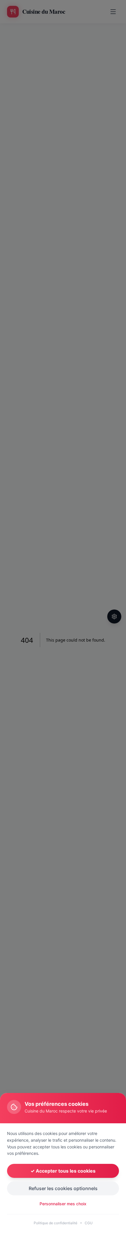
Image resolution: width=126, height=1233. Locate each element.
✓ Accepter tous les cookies (63, 1171)
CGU (89, 1223)
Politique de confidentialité (55, 1223)
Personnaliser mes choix (63, 1203)
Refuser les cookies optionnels (63, 1188)
